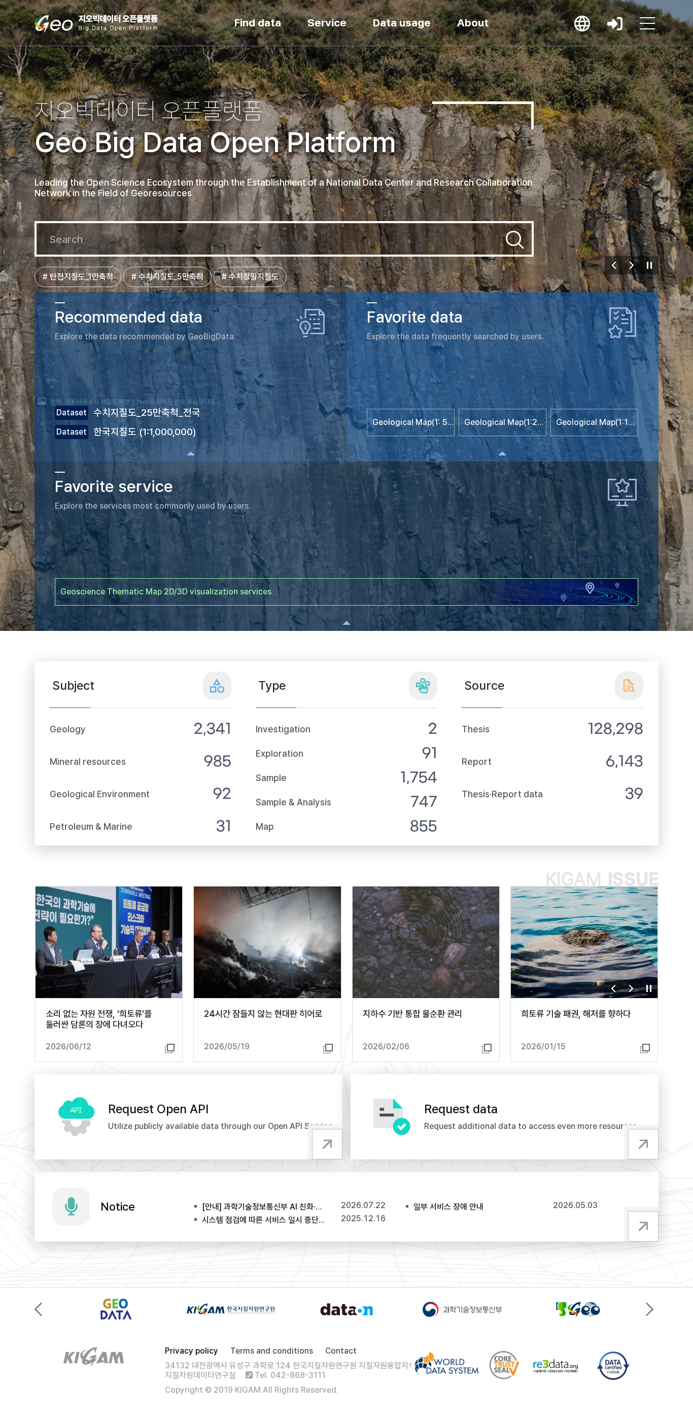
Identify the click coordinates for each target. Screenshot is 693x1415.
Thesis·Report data (502, 794)
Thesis (476, 729)
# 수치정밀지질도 (250, 276)
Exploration (279, 753)
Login (615, 23)
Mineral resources (88, 761)
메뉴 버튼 (647, 23)
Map (265, 826)
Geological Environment (100, 794)
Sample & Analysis (293, 802)
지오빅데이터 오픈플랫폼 (96, 24)
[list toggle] (190, 453)
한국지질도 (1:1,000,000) (144, 432)
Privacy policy (191, 1351)
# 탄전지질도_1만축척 (78, 276)
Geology (68, 729)
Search (515, 240)
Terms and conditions (271, 1351)
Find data (257, 22)
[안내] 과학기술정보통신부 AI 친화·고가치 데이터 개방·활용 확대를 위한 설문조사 (263, 1207)
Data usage (402, 22)
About (473, 22)
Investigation (283, 729)
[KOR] (582, 23)
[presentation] (40, 1309)
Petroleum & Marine (91, 826)
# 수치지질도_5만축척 (167, 276)
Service (326, 22)
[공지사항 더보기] (641, 1224)
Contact (341, 1351)
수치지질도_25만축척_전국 (146, 412)
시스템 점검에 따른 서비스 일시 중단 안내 (263, 1220)
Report (477, 761)
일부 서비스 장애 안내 (448, 1207)
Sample (271, 777)
